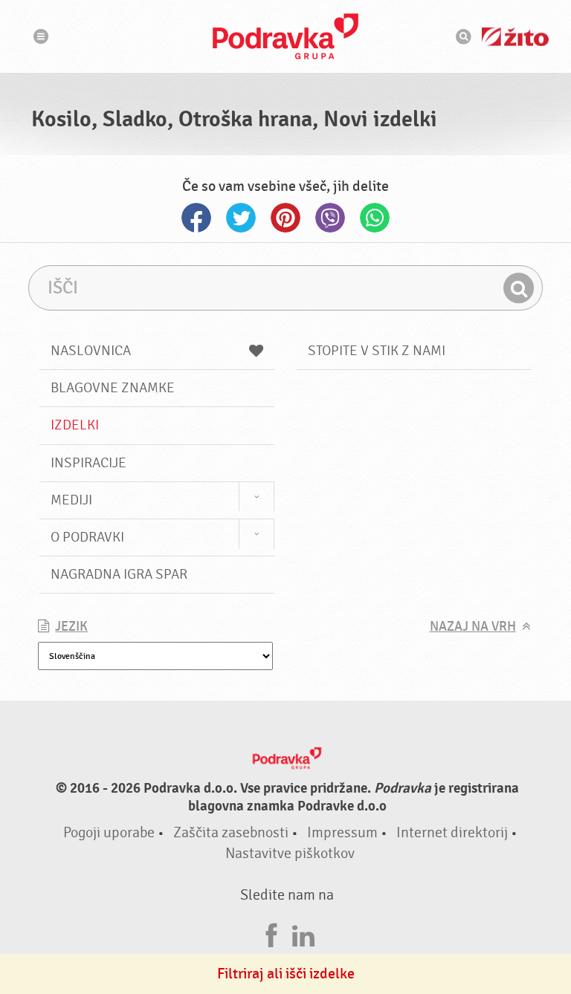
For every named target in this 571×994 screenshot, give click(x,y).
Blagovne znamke (113, 388)
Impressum (342, 832)
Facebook (196, 218)
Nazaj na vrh (473, 626)
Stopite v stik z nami (376, 350)
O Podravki (87, 537)
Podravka (285, 36)
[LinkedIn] (303, 933)
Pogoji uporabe (109, 832)
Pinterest (285, 218)
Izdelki (75, 425)
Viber (330, 218)
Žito (515, 36)
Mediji (71, 500)
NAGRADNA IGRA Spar (119, 574)
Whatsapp (375, 218)
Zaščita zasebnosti (230, 832)
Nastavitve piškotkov (290, 853)
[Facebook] (271, 933)
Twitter (241, 218)
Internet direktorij (452, 832)
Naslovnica (91, 350)
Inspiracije (88, 463)
